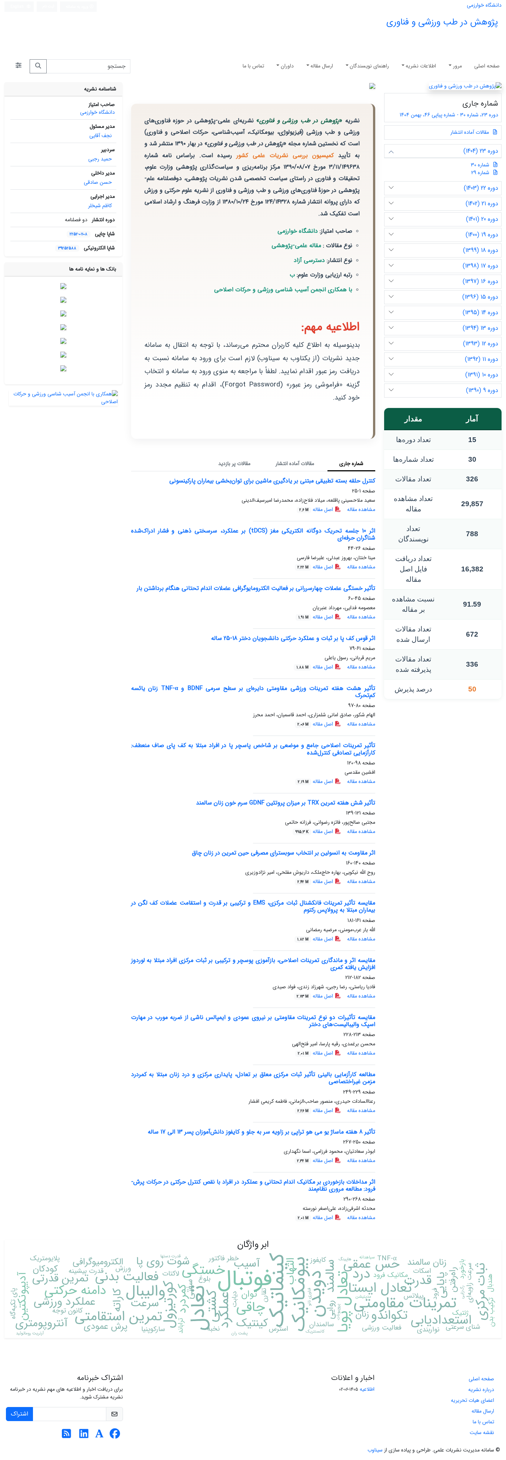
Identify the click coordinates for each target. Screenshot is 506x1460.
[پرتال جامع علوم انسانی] (63, 368)
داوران (287, 66)
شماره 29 (480, 173)
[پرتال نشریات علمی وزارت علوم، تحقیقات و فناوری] (63, 355)
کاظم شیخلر (100, 206)
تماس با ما (253, 66)
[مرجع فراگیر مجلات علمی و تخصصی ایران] (63, 341)
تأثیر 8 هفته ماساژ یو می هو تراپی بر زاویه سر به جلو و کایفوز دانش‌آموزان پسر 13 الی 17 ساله (261, 1132)
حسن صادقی (98, 182)
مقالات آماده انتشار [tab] (295, 463)
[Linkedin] (84, 1436)
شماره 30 (480, 165)
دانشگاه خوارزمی (484, 5)
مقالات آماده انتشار (470, 132)
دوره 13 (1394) (480, 328)
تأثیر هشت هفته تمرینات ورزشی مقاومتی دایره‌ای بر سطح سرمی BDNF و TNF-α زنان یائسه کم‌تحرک (253, 692)
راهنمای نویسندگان (369, 66)
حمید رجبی (100, 159)
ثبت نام (48, 6)
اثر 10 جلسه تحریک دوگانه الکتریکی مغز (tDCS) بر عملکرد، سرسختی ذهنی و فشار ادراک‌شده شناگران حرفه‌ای (253, 534)
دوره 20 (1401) (482, 219)
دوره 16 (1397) (480, 281)
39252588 (67, 248)
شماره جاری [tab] (351, 463)
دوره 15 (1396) (480, 297)
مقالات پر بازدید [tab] (234, 463)
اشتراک (19, 1413)
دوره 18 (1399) (480, 250)
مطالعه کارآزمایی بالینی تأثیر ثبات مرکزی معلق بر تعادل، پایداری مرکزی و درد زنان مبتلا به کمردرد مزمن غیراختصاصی (253, 1078)
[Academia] (99, 1436)
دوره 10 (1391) (481, 374)
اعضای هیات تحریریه (472, 1400)
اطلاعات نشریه (421, 66)
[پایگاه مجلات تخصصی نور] (63, 327)
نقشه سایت (482, 1433)
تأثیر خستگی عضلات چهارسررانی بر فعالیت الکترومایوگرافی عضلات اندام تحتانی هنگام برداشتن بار (256, 588)
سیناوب (375, 1450)
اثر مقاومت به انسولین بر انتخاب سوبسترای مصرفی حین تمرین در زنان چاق (283, 852)
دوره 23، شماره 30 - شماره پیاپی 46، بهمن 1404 (448, 115)
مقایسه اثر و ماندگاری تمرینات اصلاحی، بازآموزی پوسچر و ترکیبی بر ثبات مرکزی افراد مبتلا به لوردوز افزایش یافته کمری (253, 964)
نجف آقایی (100, 136)
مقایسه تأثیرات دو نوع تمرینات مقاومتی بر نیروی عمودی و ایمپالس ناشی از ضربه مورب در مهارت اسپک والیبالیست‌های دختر (253, 1021)
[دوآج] (63, 313)
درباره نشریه (481, 1390)
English (17, 7)
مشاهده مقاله (361, 509)
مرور (457, 66)
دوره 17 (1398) (480, 265)
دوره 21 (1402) (482, 203)
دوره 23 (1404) (480, 151)
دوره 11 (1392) (481, 359)
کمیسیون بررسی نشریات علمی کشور (285, 155)
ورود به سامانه (77, 7)
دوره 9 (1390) (482, 390)
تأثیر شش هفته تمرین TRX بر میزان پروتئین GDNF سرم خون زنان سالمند (285, 802)
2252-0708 (78, 234)
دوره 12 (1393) (480, 343)
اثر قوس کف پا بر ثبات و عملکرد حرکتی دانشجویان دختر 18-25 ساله (293, 638)
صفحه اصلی (487, 66)
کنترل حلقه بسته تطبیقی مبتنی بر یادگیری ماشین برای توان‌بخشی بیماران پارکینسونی (272, 480)
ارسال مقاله (321, 66)
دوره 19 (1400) (482, 234)
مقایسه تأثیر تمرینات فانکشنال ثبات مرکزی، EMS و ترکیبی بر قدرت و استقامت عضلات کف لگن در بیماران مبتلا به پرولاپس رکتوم (253, 906)
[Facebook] (115, 1436)
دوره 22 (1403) (481, 188)
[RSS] (66, 1436)
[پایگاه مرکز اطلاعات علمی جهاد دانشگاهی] (63, 300)
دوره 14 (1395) (480, 312)
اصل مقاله (316, 509)
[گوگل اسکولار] (63, 286)
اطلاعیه (367, 1389)
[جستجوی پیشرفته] (18, 66)
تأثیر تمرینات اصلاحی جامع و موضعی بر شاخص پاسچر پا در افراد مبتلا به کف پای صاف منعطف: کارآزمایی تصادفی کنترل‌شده (253, 749)
